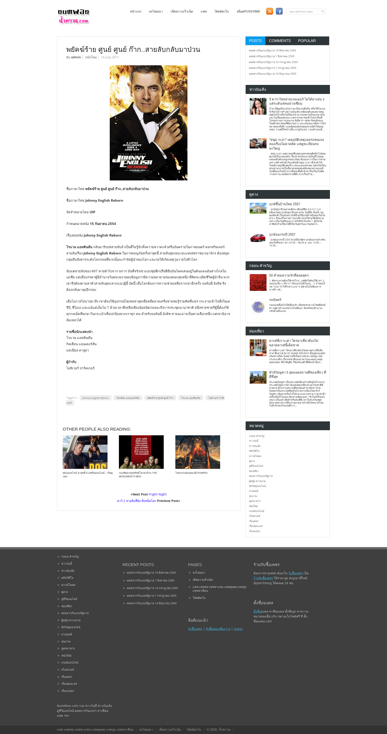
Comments (280, 41)
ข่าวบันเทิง (254, 446)
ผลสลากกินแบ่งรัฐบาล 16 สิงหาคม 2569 (272, 50)
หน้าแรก (135, 11)
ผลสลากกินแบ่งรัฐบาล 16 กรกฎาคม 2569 (273, 62)
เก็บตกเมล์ (254, 516)
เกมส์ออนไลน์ (256, 511)
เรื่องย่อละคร (256, 526)
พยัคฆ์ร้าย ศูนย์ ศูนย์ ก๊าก (160, 397)
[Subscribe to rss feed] (269, 11)
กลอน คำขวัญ (256, 436)
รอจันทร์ (275, 300)
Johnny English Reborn (95, 397)
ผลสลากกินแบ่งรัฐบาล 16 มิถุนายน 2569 (272, 74)
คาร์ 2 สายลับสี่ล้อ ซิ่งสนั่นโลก (136, 501)
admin (76, 57)
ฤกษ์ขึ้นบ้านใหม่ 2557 (284, 204)
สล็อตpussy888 (248, 11)
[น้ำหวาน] (73, 23)
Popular (307, 41)
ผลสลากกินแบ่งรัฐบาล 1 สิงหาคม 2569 (272, 56)
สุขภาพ (253, 496)
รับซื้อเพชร (195, 629)
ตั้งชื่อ (257, 611)
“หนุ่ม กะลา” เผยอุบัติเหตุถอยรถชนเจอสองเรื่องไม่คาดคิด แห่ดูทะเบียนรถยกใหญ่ (296, 144)
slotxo (238, 629)
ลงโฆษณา (156, 11)
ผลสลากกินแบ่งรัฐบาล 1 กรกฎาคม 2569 (272, 68)
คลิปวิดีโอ (254, 451)
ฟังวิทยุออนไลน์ (257, 486)
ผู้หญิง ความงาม (257, 481)
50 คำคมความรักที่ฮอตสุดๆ (289, 275)
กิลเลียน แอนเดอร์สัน (128, 397)
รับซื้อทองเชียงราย (218, 629)
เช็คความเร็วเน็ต (182, 11)
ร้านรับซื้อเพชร (263, 578)
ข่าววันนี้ (253, 440)
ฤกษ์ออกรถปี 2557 (282, 234)
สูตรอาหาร (255, 501)
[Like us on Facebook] (279, 11)
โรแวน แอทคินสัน (190, 397)
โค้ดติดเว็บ (221, 11)
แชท (204, 11)
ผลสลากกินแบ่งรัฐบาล (261, 476)
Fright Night (158, 494)
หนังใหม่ (91, 57)
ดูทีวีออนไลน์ (256, 465)
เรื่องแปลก (254, 531)
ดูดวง (252, 461)
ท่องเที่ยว (253, 471)
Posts (255, 41)
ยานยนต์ (253, 491)
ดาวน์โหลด (255, 456)
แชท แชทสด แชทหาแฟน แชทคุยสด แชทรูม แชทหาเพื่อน (219, 589)
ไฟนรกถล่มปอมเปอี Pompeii (191, 473)
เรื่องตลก (254, 521)
